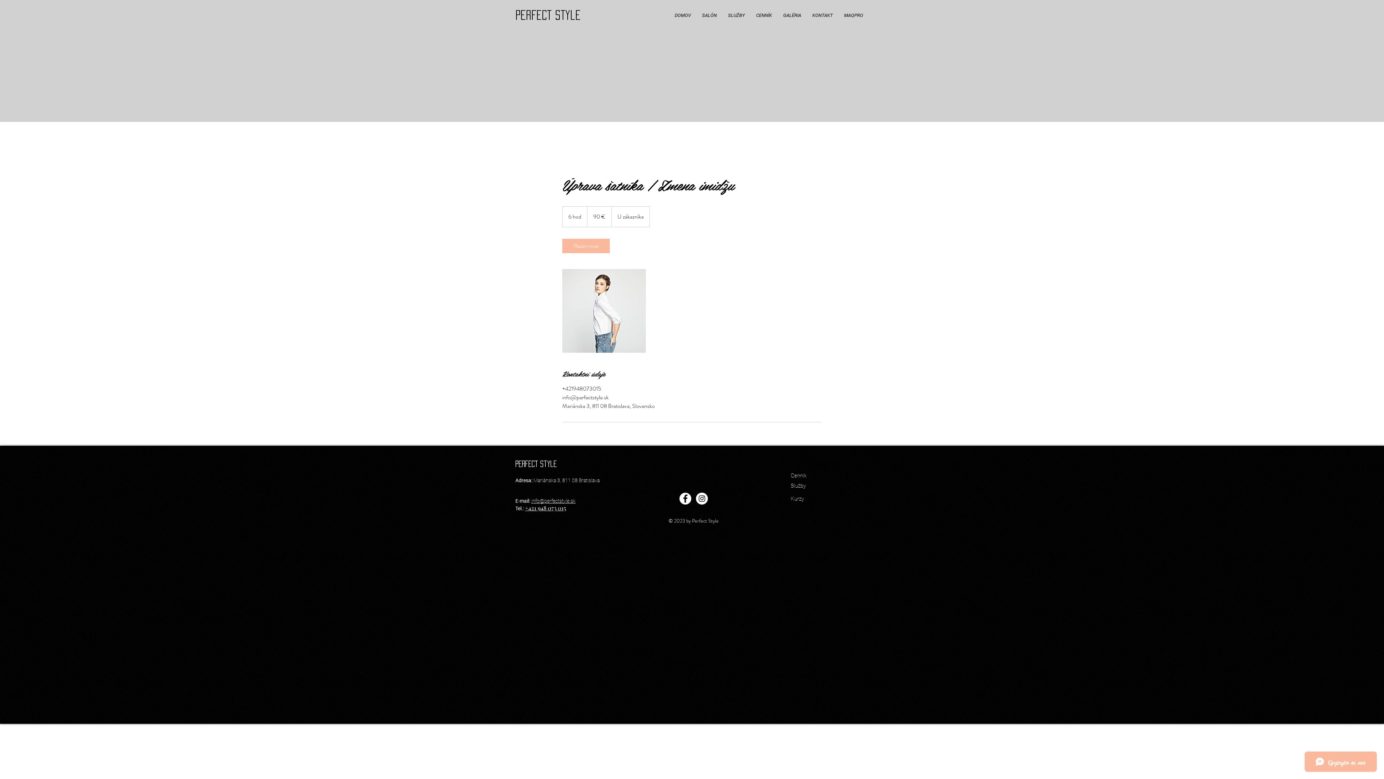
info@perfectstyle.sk (553, 501)
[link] (586, 246)
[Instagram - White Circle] (702, 499)
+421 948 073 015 (545, 508)
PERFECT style (548, 15)
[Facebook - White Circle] (685, 499)
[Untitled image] (604, 311)
